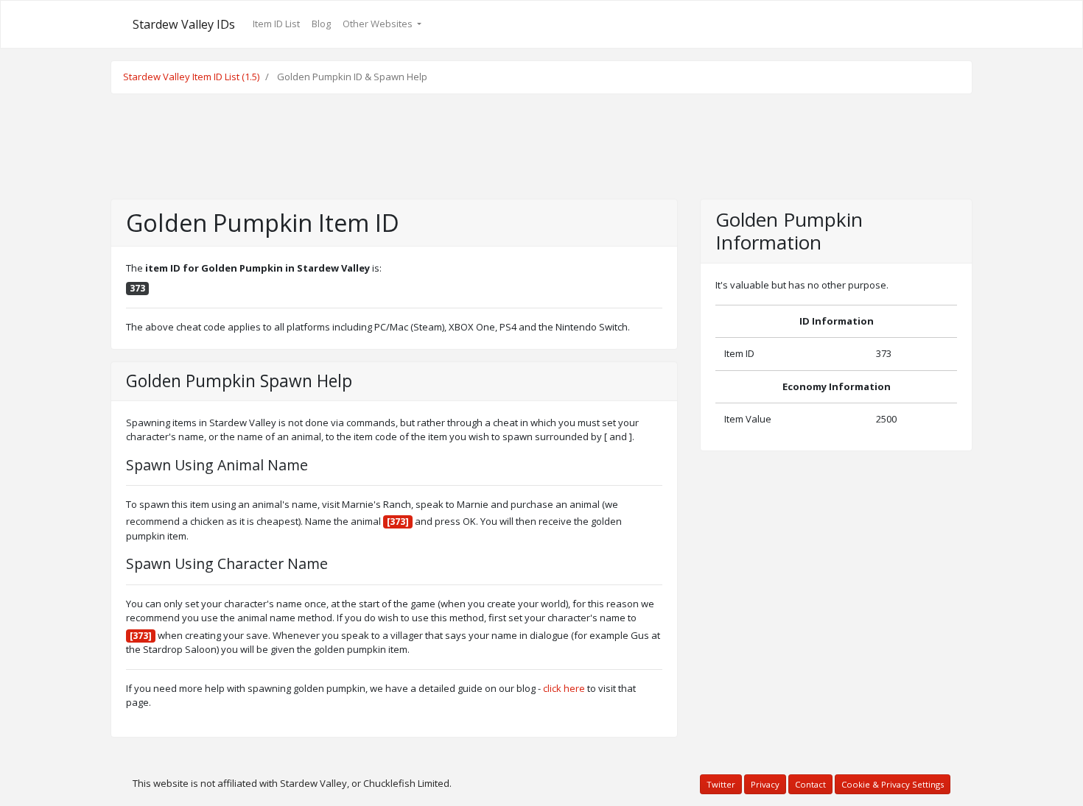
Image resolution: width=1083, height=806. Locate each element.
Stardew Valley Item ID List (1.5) (191, 76)
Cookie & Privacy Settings (892, 784)
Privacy (765, 784)
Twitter (721, 784)
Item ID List (276, 23)
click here (564, 688)
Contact (810, 784)
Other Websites (379, 23)
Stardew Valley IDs (184, 24)
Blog (321, 23)
